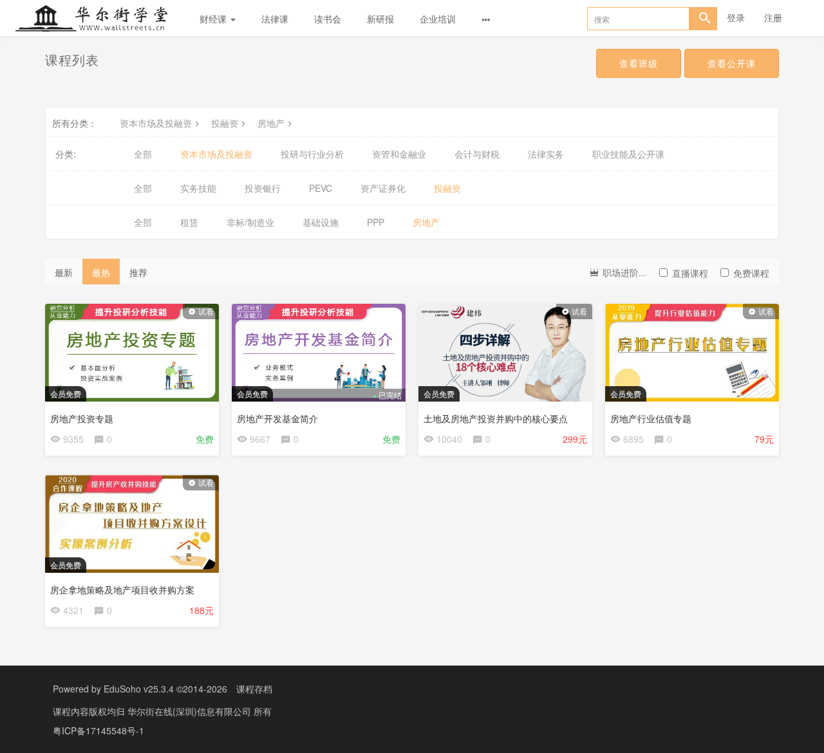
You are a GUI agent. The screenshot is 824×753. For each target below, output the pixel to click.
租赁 (189, 222)
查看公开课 (731, 63)
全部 (143, 153)
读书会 (327, 18)
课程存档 (254, 688)
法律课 (274, 18)
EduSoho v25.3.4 (139, 688)
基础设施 (321, 222)
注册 (773, 17)
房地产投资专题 (81, 418)
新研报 (380, 18)
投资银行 (263, 187)
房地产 (271, 122)
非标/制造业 (250, 222)
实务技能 (198, 187)
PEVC (320, 187)
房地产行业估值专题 (650, 418)
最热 (101, 272)
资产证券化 (383, 187)
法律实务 (546, 153)
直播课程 (690, 272)
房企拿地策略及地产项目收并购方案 (122, 589)
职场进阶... (623, 272)
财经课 (214, 18)
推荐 (138, 272)
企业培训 (438, 18)
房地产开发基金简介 (277, 418)
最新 (64, 272)
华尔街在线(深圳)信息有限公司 (190, 711)
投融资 (224, 122)
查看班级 (638, 63)
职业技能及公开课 (628, 153)
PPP (375, 222)
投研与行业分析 (312, 153)
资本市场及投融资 (156, 122)
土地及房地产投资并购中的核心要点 (496, 418)
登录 (736, 17)
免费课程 (751, 272)
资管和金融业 (399, 153)
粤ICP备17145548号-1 (98, 730)
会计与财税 (477, 153)
